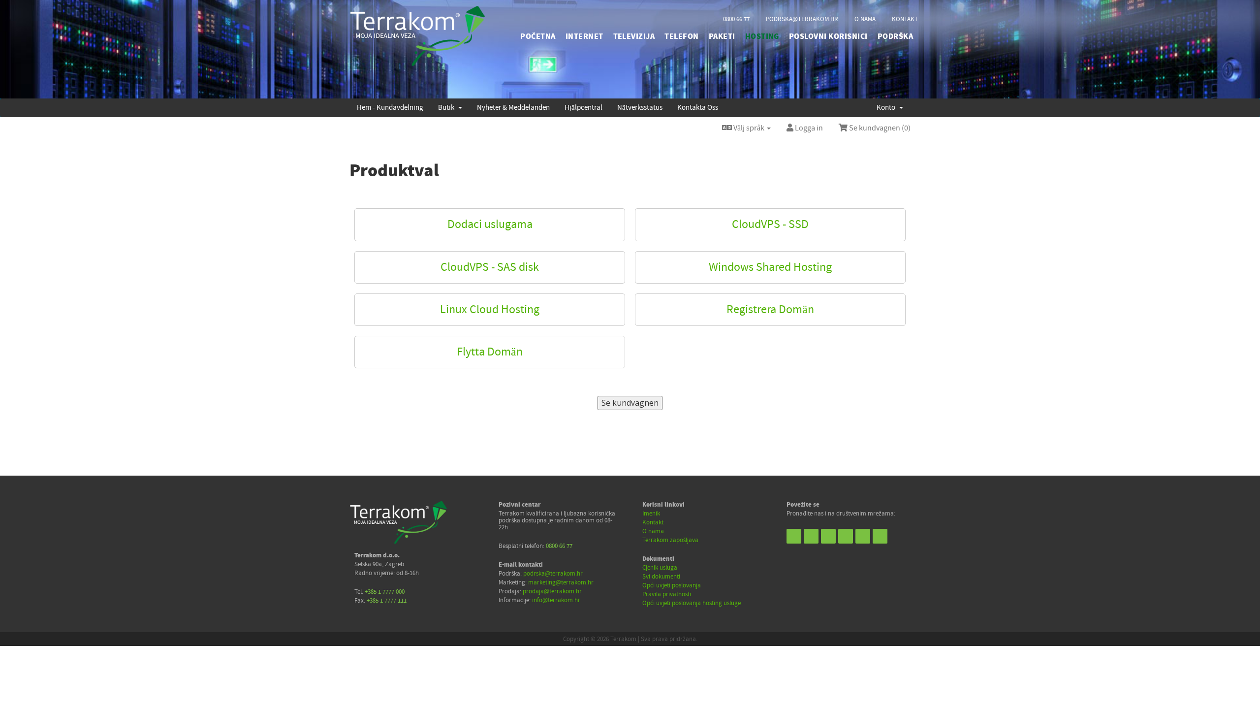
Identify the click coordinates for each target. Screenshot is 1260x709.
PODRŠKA (895, 36)
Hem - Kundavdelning (390, 107)
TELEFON (681, 36)
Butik (447, 107)
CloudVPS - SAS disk (490, 267)
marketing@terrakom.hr (561, 582)
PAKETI (722, 36)
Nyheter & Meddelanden (513, 107)
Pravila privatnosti (666, 594)
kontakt (905, 19)
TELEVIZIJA (634, 36)
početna (537, 36)
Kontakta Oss (697, 107)
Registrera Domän (770, 309)
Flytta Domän (490, 351)
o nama (865, 19)
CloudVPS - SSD (770, 224)
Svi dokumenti (661, 576)
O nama (653, 531)
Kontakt (652, 522)
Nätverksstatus (639, 107)
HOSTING (762, 36)
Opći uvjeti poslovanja (671, 585)
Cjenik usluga (659, 568)
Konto (887, 107)
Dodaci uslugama (490, 224)
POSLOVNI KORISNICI (828, 36)
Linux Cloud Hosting (489, 309)
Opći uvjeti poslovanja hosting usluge (691, 603)
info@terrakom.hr (556, 600)
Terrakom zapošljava (670, 540)
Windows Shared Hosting (770, 267)
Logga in (808, 128)
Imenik (651, 513)
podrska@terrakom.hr (802, 19)
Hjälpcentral (583, 107)
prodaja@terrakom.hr (552, 591)
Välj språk (749, 128)
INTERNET (584, 36)
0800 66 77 (736, 19)
